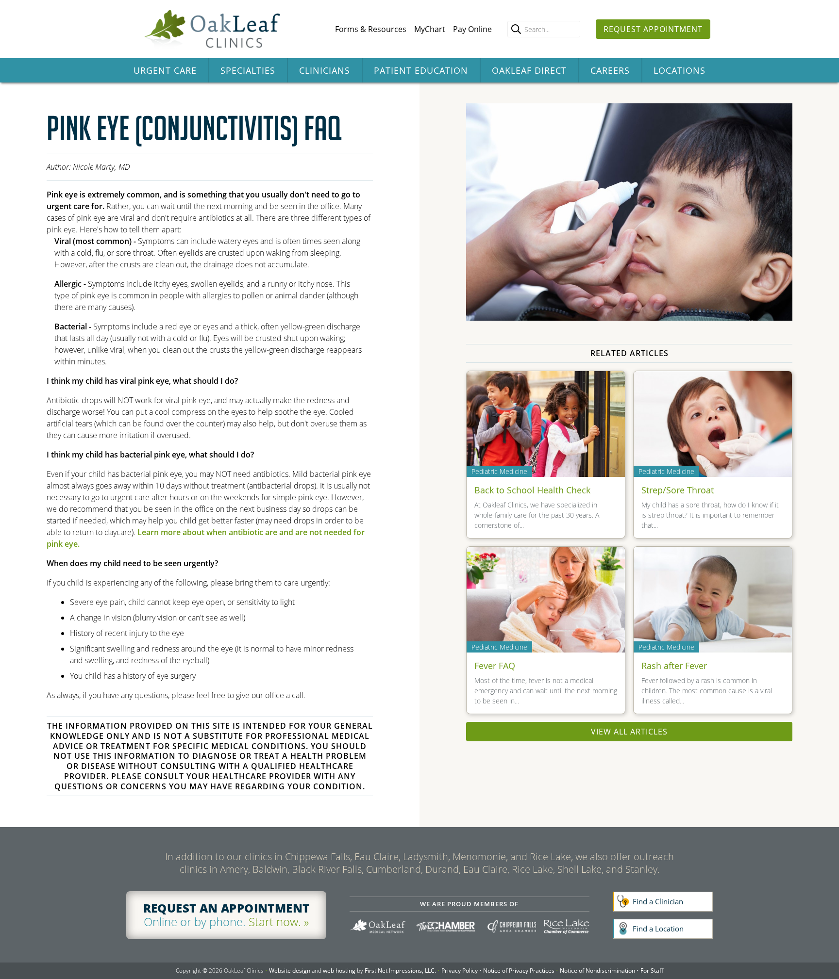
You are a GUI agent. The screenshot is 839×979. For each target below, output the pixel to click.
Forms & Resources (370, 29)
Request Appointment (653, 29)
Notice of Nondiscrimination (597, 970)
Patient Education (421, 70)
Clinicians (324, 70)
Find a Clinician (658, 901)
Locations (679, 70)
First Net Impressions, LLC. (400, 970)
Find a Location (658, 928)
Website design (289, 970)
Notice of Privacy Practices (518, 970)
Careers (610, 70)
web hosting (339, 970)
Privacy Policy (459, 970)
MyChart (429, 29)
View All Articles (629, 731)
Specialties (247, 70)
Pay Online (472, 29)
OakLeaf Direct (529, 70)
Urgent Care (165, 70)
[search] (516, 29)
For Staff (651, 970)
